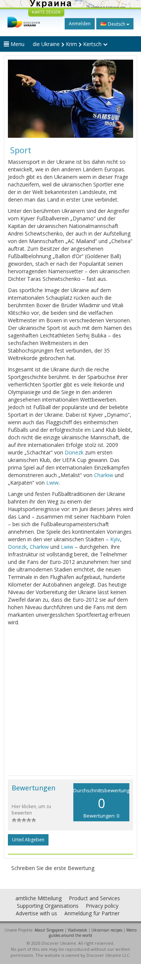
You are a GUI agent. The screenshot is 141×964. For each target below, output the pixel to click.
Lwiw (52, 482)
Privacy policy (102, 905)
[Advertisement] (70, 701)
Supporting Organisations (48, 905)
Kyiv (115, 539)
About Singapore (49, 930)
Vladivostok (77, 930)
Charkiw (103, 475)
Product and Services (94, 898)
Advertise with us (36, 913)
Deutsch (116, 24)
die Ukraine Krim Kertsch (68, 44)
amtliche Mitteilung (38, 898)
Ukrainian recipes (106, 930)
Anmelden (80, 23)
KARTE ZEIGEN (46, 12)
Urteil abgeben (28, 839)
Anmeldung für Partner (92, 913)
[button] (17, 99)
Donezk (74, 452)
